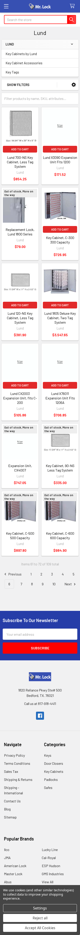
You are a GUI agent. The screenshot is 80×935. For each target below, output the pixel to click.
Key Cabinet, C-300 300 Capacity (60, 239)
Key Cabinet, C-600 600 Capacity (60, 535)
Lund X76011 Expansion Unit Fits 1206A (60, 398)
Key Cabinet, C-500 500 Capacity (20, 535)
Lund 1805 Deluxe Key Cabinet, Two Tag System (60, 317)
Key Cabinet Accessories (24, 63)
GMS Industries (53, 874)
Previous (15, 574)
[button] (73, 85)
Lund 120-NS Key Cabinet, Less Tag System (20, 317)
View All (47, 882)
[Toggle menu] (6, 6)
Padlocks (51, 779)
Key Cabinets (53, 771)
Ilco (6, 849)
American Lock (15, 866)
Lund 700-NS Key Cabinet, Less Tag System (20, 161)
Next (68, 584)
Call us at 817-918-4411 (40, 703)
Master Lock (13, 874)
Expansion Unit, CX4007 (20, 467)
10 (54, 584)
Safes (48, 787)
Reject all (40, 918)
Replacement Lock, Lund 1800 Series (20, 231)
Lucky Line (50, 849)
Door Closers (53, 763)
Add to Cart (20, 149)
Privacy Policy (14, 755)
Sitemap (10, 817)
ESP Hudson (51, 866)
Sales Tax (11, 771)
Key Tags (12, 72)
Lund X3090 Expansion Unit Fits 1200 (60, 159)
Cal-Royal (49, 857)
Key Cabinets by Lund (21, 54)
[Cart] (73, 6)
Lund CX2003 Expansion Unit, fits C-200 (20, 398)
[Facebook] (40, 716)
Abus (8, 882)
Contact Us (12, 801)
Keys (47, 755)
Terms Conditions (17, 763)
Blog (7, 809)
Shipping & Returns (18, 779)
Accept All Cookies (40, 927)
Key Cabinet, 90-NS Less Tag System (60, 467)
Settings (40, 908)
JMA (7, 857)
